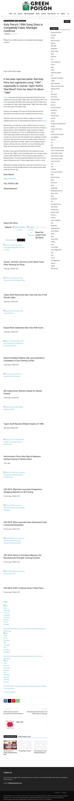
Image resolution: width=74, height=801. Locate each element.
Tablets (53, 242)
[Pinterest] (14, 701)
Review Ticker (55, 212)
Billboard (44, 121)
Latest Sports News (56, 158)
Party (52, 196)
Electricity (54, 97)
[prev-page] (5, 758)
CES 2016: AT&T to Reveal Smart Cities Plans (23, 588)
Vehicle (53, 263)
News (16, 20)
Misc (52, 174)
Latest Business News (57, 148)
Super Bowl (54, 239)
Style (52, 236)
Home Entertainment (57, 134)
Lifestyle (53, 169)
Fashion (43, 13)
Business (53, 56)
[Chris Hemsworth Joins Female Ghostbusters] (40, 744)
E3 (51, 91)
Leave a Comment (10, 178)
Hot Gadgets (54, 137)
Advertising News (56, 32)
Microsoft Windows (56, 172)
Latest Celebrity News (13, 18)
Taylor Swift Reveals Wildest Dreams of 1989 (24, 424)
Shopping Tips (55, 228)
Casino (53, 64)
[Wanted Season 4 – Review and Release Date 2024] (10, 744)
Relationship (54, 209)
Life (52, 166)
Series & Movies (55, 220)
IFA (52, 142)
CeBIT (52, 70)
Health (38, 13)
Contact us (57, 792)
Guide (53, 121)
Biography (54, 48)
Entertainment (55, 99)
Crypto (53, 81)
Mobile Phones (55, 177)
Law (52, 164)
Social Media (55, 231)
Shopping (54, 225)
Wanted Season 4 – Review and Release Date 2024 (10, 752)
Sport (52, 234)
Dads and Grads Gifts (57, 86)
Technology (54, 247)
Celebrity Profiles (56, 73)
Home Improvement (29, 13)
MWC (52, 180)
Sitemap (63, 13)
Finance (53, 105)
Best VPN (53, 46)
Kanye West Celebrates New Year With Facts (23, 328)
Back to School (55, 40)
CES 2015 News (11, 692)
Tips (52, 252)
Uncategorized (22, 20)
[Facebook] (5, 701)
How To (53, 140)
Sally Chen (7, 34)
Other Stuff (54, 193)
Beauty (53, 43)
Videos (53, 266)
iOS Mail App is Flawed (25, 751)
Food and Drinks (56, 107)
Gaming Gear (55, 115)
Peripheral (54, 199)
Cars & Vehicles (51, 13)
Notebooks (54, 188)
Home (10, 13)
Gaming (20, 13)
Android (53, 35)
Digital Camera (55, 89)
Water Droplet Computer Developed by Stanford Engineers (13, 712)
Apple (52, 38)
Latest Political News (57, 156)
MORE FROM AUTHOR (24, 736)
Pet (58, 13)
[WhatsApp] (18, 701)
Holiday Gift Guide (56, 129)
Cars (52, 59)
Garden (53, 118)
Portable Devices (56, 204)
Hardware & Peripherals (58, 123)
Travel (53, 258)
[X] (9, 701)
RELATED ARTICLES (10, 736)
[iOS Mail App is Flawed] (25, 744)
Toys (52, 255)
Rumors (6, 97)
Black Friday (54, 51)
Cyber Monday (55, 83)
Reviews (53, 215)
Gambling (54, 110)
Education (54, 94)
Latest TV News (55, 161)
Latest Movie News (56, 153)
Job (52, 145)
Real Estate (54, 207)
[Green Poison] (37, 6)
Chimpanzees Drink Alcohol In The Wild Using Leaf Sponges (37, 712)
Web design (54, 268)
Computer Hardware (57, 78)
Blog (52, 54)
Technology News (56, 250)
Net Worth (54, 183)
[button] (68, 14)
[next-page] (7, 758)
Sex (52, 223)
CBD (52, 67)
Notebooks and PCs (57, 191)
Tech (15, 13)
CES (5, 602)
